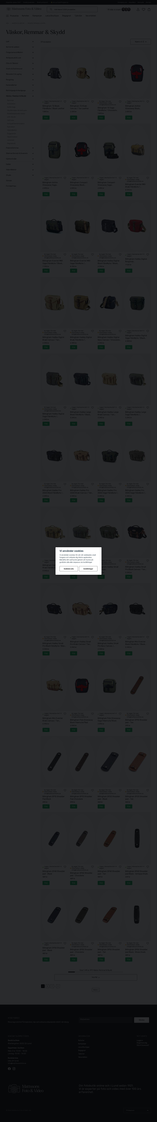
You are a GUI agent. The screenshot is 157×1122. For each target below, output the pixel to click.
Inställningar (88, 569)
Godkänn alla (69, 569)
